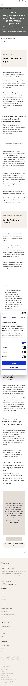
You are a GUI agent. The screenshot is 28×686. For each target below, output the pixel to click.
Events (3, 596)
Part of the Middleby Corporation (8, 681)
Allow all (14, 363)
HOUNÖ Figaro (5, 611)
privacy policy (12, 584)
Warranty (3, 633)
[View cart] (25, 1)
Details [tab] (14, 317)
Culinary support (5, 645)
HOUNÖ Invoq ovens (6, 608)
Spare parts (4, 618)
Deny (14, 372)
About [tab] (23, 317)
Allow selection (14, 367)
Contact (3, 599)
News (2, 38)
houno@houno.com (5, 677)
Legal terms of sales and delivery (8, 679)
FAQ (2, 636)
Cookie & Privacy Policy (6, 683)
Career (3, 593)
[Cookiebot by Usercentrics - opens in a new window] (20, 313)
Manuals (3, 630)
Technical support (5, 626)
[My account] (22, 1)
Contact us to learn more (14, 539)
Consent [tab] (5, 317)
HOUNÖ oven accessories (8, 614)
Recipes (3, 652)
